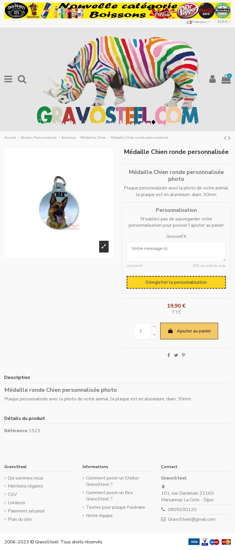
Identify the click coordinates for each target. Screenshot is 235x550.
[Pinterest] (183, 355)
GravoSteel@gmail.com (192, 519)
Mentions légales (25, 486)
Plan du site (20, 519)
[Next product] (229, 137)
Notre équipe (99, 515)
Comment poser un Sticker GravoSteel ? (112, 481)
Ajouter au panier (194, 331)
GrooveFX (176, 236)
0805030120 (182, 509)
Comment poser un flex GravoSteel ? (109, 496)
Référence (16, 431)
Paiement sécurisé (26, 511)
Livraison (16, 503)
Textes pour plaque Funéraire (115, 507)
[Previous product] (226, 137)
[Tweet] (176, 355)
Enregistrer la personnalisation (176, 282)
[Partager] (168, 355)
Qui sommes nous (25, 478)
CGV (12, 494)
